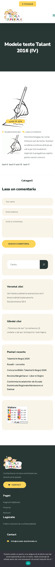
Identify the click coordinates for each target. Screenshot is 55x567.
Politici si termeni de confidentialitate (19, 523)
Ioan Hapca (41, 332)
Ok (28, 563)
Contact (16, 485)
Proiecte (7, 507)
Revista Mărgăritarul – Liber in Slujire (25, 375)
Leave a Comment (33, 132)
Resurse (6, 512)
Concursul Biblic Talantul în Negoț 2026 (27, 370)
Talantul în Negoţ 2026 (18, 358)
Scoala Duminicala (12, 132)
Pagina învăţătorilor (11, 502)
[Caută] (44, 264)
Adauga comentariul (18, 244)
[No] (52, 559)
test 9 (12, 164)
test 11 (26, 164)
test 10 (18, 164)
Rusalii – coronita (16, 364)
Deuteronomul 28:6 (16, 301)
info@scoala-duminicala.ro (24, 541)
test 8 (5, 164)
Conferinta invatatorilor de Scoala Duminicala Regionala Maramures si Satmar (25, 385)
